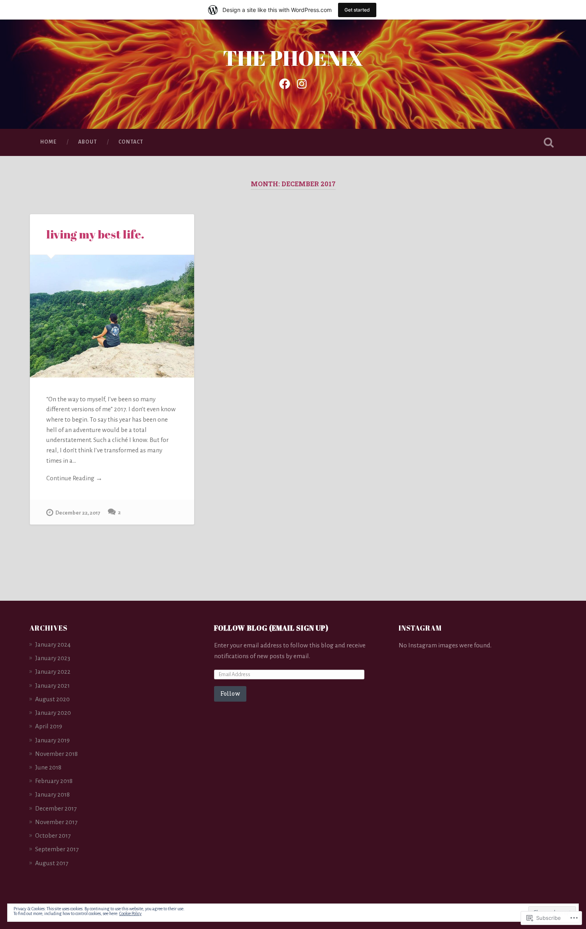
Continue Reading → (74, 478)
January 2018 (52, 794)
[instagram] (301, 83)
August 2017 (51, 863)
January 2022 (53, 671)
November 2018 (56, 753)
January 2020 (53, 712)
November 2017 (56, 822)
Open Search (549, 142)
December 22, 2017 (77, 513)
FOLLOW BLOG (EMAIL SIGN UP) (271, 628)
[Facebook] (284, 83)
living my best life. (95, 234)
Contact (130, 142)
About (87, 142)
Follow (230, 693)
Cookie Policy (130, 913)
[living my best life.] (112, 316)
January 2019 (52, 740)
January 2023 (52, 658)
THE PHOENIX (293, 57)
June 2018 (48, 767)
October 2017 (53, 835)
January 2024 (53, 644)
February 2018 (54, 780)
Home (48, 142)
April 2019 (48, 726)
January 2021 (52, 685)
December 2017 (56, 808)
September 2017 (57, 849)
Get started (357, 10)
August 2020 (52, 699)
